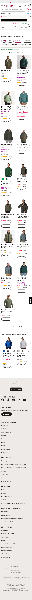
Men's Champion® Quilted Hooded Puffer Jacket (8, 146)
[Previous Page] (10, 326)
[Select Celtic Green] (2, 179)
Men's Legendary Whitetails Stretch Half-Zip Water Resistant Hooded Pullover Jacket (23, 146)
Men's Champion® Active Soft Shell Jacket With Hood (22, 278)
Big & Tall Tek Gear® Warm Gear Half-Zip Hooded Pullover (23, 72)
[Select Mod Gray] (18, 351)
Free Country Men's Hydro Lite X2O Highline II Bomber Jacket (22, 180)
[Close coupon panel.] (30, 16)
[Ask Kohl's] (29, 9)
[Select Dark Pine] (6, 179)
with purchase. (16, 2)
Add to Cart (6, 81)
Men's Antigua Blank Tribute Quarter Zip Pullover (7, 183)
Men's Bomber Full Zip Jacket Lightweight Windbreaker (8, 216)
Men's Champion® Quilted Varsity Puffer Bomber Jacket (23, 108)
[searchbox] (13, 9)
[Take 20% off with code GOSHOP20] (10, 25)
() (11, 78)
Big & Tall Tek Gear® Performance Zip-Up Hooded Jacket (7, 108)
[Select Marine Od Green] (22, 351)
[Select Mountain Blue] (4, 351)
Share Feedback (16, 389)
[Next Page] (19, 326)
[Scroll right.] (29, 25)
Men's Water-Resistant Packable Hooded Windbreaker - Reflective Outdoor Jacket (8, 246)
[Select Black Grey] (7, 351)
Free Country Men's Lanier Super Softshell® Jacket (23, 246)
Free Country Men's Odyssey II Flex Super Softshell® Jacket (23, 216)
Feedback (30, 300)
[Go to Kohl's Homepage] (8, 6)
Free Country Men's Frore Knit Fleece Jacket (7, 278)
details (3, 27)
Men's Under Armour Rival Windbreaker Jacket (7, 72)
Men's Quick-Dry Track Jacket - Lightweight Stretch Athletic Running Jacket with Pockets (8, 311)
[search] (3, 10)
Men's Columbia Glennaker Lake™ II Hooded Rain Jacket (8, 355)
